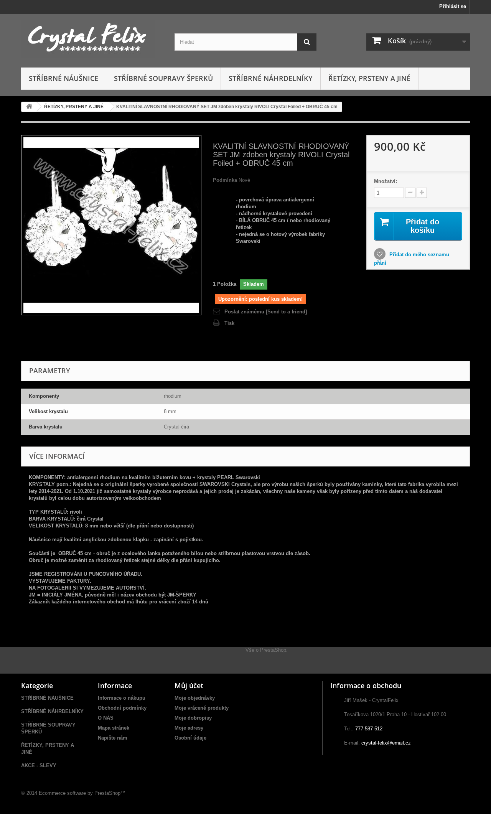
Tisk (229, 323)
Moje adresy (189, 728)
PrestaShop (273, 650)
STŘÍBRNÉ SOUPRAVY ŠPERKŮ (163, 78)
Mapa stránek (113, 728)
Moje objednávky (195, 698)
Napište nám (112, 738)
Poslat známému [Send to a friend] (265, 312)
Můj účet (189, 685)
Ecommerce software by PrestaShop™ (82, 793)
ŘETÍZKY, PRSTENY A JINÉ (369, 78)
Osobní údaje (190, 738)
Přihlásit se (452, 6)
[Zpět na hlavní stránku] (29, 107)
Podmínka (225, 180)
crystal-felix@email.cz (386, 743)
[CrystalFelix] (92, 39)
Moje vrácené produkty (202, 708)
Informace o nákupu (121, 698)
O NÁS (106, 718)
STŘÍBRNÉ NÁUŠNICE (63, 78)
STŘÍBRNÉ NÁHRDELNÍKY (271, 78)
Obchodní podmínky (122, 708)
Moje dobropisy (193, 718)
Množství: (385, 181)
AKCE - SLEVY (38, 765)
